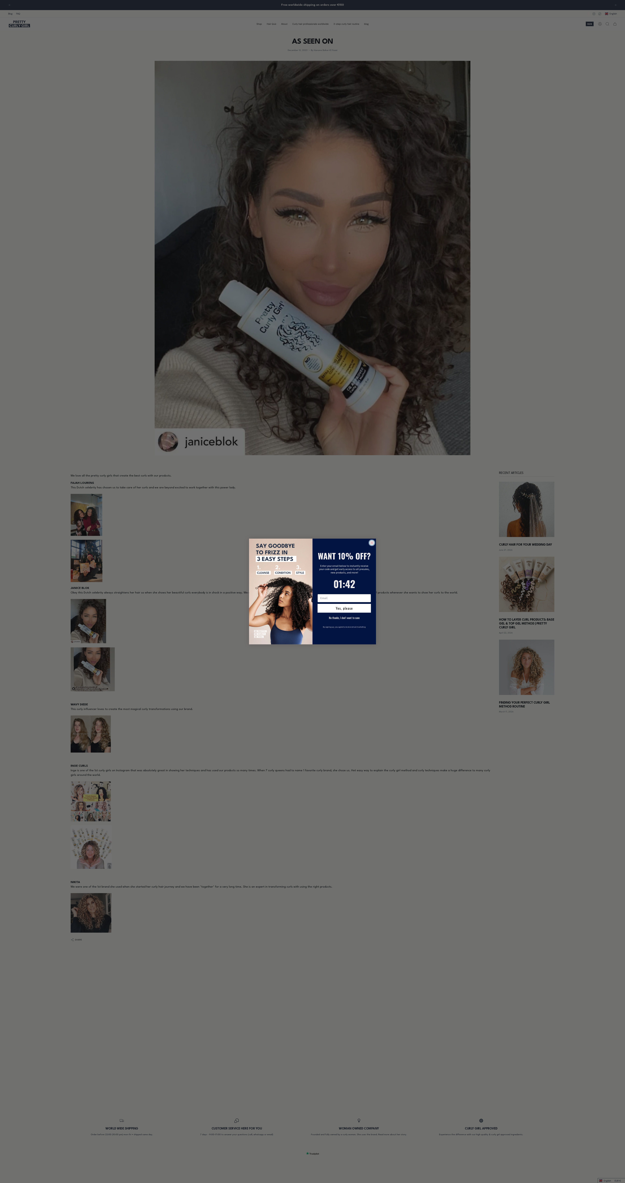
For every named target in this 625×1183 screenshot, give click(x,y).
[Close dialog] (372, 543)
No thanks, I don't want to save (344, 618)
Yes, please (344, 608)
